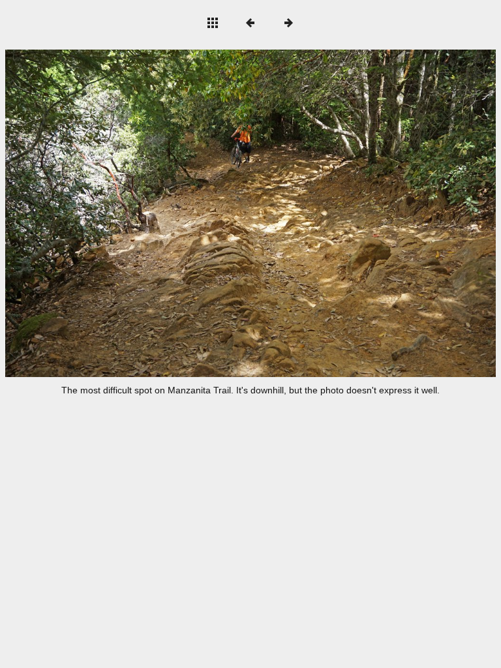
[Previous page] (103, 213)
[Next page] (349, 213)
